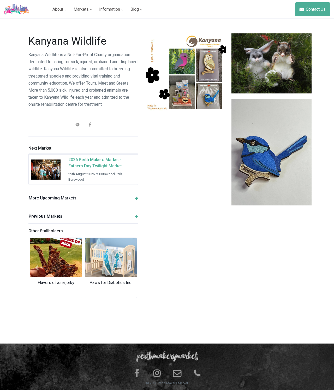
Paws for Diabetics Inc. (111, 282)
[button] (36, 267)
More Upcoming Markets (52, 198)
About (58, 9)
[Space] (23, 9)
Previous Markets (45, 216)
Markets (82, 9)
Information (110, 9)
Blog (135, 9)
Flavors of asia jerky (56, 282)
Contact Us (315, 9)
